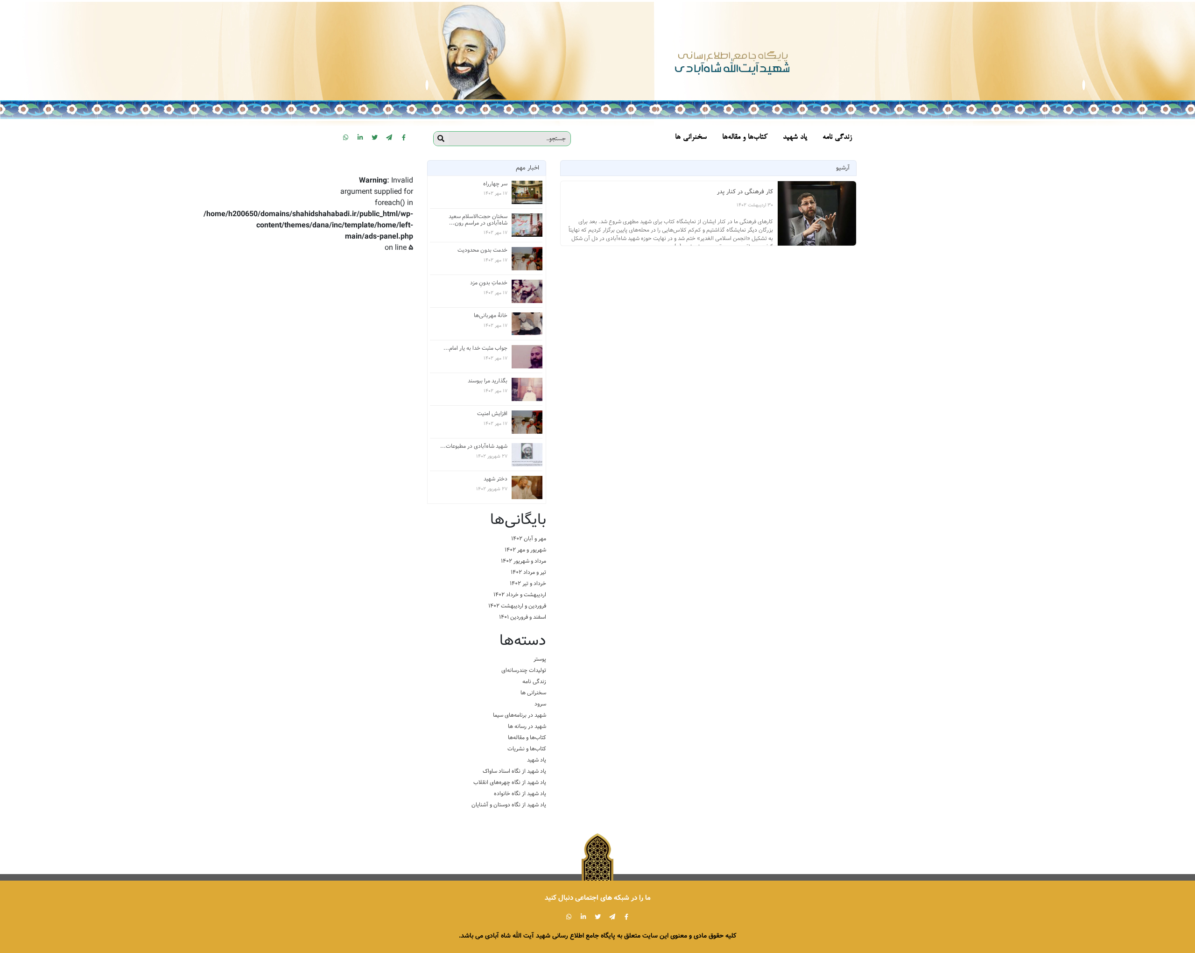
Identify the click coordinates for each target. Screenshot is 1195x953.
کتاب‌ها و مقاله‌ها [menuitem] (744, 137)
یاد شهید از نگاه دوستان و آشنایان (508, 804)
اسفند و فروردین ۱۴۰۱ (522, 617)
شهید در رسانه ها (527, 726)
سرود (540, 703)
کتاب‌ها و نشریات (526, 748)
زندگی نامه (534, 681)
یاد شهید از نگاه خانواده (520, 793)
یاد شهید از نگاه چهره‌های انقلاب (509, 782)
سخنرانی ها (533, 692)
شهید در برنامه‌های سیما (519, 715)
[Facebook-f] (404, 137)
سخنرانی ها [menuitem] (691, 137)
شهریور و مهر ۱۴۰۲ (525, 549)
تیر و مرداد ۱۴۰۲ (528, 572)
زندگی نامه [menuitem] (837, 137)
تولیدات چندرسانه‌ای (523, 670)
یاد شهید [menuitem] (795, 137)
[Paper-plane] (389, 137)
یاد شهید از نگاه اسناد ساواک (514, 771)
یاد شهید (536, 759)
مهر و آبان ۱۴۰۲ (528, 538)
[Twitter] (375, 137)
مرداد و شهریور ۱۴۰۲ (523, 561)
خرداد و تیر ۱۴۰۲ (528, 583)
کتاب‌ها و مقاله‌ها (527, 737)
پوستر (540, 659)
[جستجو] (441, 139)
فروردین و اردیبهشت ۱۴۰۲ (517, 605)
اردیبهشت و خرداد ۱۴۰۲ (519, 594)
